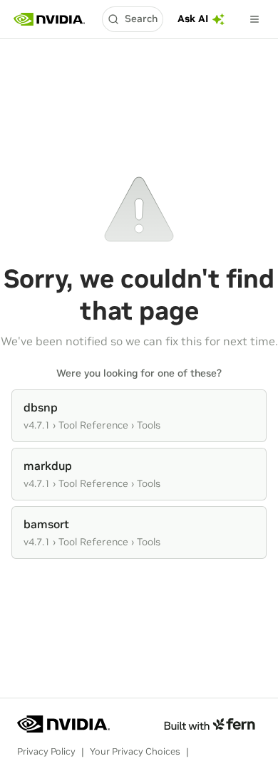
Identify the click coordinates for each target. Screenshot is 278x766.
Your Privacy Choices (135, 751)
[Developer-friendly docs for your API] (209, 724)
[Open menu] (254, 19)
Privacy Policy (46, 751)
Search (141, 18)
